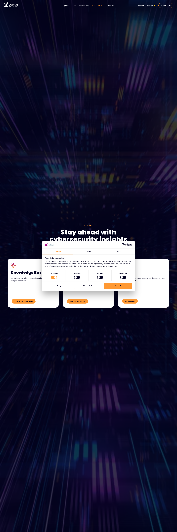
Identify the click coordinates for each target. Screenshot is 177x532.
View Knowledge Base (23, 301)
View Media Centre (77, 301)
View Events (130, 301)
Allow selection (88, 286)
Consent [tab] (58, 251)
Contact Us (166, 5)
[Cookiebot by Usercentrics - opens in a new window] (123, 244)
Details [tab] (88, 251)
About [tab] (119, 251)
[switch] (77, 277)
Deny (59, 286)
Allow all (118, 286)
